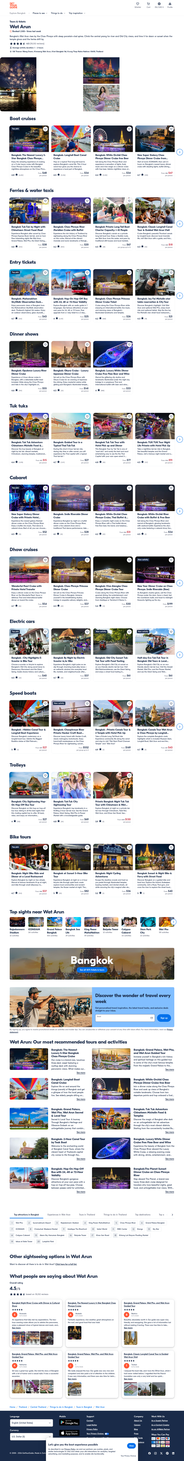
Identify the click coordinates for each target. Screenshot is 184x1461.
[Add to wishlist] (45, 129)
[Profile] (170, 4)
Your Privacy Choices (95, 1433)
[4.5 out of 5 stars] (18, 43)
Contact (90, 1421)
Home (12, 1407)
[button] (17, 927)
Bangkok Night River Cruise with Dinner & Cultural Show (36, 1304)
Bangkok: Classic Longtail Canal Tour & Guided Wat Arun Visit (146, 1355)
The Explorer (139, 1442)
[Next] (179, 152)
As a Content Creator (160, 1425)
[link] (17, 927)
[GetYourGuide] (13, 5)
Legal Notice (92, 1425)
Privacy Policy (92, 1429)
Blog (136, 1429)
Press (136, 1433)
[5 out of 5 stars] (36, 1310)
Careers (137, 1425)
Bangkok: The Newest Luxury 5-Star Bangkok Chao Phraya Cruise (92, 1304)
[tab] (26, 1214)
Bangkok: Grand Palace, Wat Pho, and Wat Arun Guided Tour (146, 1304)
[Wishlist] (138, 4)
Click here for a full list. (66, 1264)
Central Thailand (38, 1407)
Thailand (23, 1407)
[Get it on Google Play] (69, 1422)
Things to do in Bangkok (61, 1407)
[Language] (159, 4)
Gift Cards (138, 1438)
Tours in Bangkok (84, 1407)
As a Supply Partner (159, 1421)
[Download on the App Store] (69, 1433)
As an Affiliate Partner (160, 1429)
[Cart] (148, 4)
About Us (138, 1421)
